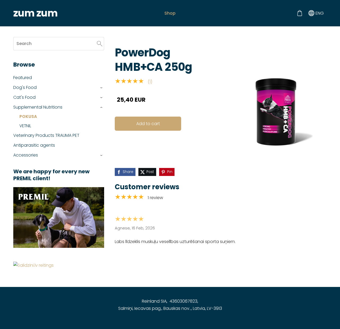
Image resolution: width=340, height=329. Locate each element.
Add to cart (148, 124)
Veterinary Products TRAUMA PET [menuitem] (46, 135)
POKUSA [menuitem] (28, 116)
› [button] (101, 87)
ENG (319, 13)
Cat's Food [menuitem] (24, 97)
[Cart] (299, 13)
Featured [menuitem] (22, 78)
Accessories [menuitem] (25, 155)
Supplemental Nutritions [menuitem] (37, 107)
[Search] (99, 43)
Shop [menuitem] (170, 13)
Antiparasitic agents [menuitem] (34, 145)
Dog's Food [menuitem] (25, 87)
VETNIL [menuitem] (25, 126)
